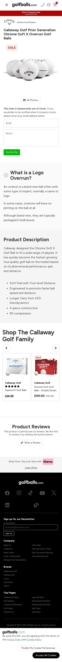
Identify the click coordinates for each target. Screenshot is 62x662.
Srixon (6, 579)
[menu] (7, 5)
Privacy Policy (14, 639)
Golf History (8, 608)
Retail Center (9, 553)
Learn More (31, 467)
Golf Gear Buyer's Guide (41, 549)
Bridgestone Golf (10, 571)
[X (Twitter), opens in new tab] (53, 493)
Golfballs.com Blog (11, 597)
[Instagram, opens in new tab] (19, 493)
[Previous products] (6, 348)
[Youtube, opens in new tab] (42, 493)
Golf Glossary (9, 601)
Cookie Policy (34, 639)
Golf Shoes (36, 612)
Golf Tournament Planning (42, 553)
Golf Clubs (36, 608)
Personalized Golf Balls (41, 601)
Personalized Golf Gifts (41, 605)
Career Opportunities (12, 556)
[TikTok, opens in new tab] (30, 493)
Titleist (6, 586)
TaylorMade (8, 582)
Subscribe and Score (40, 556)
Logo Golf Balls (38, 597)
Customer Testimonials (13, 605)
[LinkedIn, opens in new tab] (7, 505)
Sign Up (9, 533)
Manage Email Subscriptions (15, 560)
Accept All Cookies (46, 655)
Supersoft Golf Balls (15, 390)
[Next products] (56, 348)
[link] (48, 4)
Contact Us (8, 549)
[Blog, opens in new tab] (36, 505)
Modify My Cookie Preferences (38, 648)
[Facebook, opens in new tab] (7, 493)
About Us (7, 545)
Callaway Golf (9, 575)
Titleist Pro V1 (9, 612)
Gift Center (36, 545)
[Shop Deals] (31, 13)
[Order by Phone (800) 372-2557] (42, 4)
